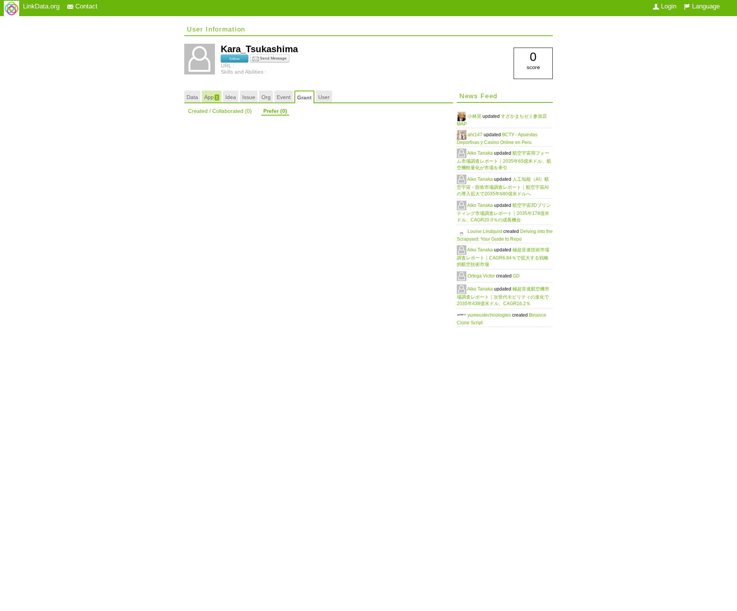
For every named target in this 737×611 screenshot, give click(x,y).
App (211, 97)
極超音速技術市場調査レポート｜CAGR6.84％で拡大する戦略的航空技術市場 (503, 257)
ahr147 (476, 134)
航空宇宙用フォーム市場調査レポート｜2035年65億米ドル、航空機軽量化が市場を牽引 (504, 160)
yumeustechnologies (490, 315)
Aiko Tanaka (480, 153)
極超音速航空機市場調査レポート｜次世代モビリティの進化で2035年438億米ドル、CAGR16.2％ (503, 296)
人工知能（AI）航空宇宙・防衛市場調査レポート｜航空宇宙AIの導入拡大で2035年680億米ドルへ (503, 187)
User (324, 97)
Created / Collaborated (220, 111)
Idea (230, 97)
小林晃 (475, 116)
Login (667, 6)
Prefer (275, 111)
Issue (248, 97)
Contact (85, 6)
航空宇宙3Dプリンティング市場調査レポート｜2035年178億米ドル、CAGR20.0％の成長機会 (504, 213)
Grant (304, 97)
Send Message (273, 58)
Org (266, 97)
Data (192, 97)
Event (284, 97)
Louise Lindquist (485, 231)
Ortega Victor (482, 276)
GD (516, 276)
